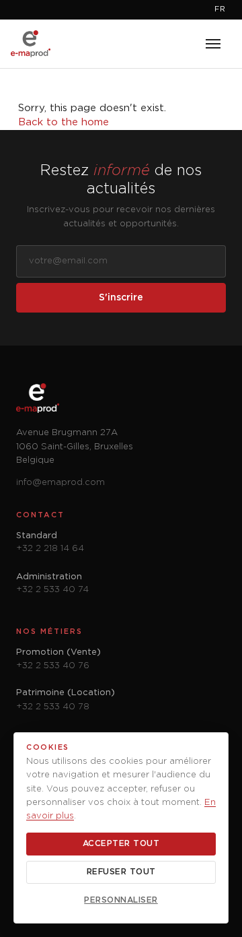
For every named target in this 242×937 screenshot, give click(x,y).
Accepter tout (121, 843)
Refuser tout (121, 872)
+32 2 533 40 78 (52, 707)
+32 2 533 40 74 (52, 589)
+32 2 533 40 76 (52, 666)
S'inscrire (121, 298)
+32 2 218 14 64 (50, 548)
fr (220, 9)
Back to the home (63, 122)
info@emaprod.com (60, 482)
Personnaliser (121, 900)
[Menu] (213, 44)
